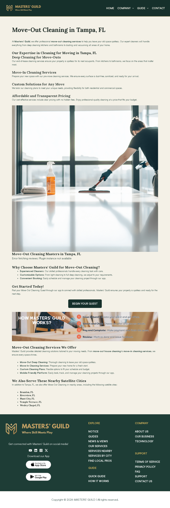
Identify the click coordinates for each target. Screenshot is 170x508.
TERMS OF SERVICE (147, 461)
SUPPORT (141, 476)
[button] (132, 8)
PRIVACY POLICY (145, 466)
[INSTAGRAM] (41, 450)
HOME (110, 8)
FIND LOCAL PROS (100, 460)
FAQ (137, 471)
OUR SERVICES (97, 446)
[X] (46, 450)
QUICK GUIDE (96, 476)
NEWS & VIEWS (98, 441)
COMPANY (124, 8)
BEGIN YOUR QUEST (85, 303)
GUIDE (141, 8)
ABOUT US (141, 431)
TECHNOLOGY (144, 441)
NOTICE (93, 431)
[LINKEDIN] (35, 450)
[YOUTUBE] (30, 450)
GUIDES (93, 436)
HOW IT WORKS (98, 481)
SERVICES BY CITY (100, 455)
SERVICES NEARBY (100, 451)
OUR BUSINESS (144, 436)
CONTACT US (143, 481)
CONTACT (158, 8)
